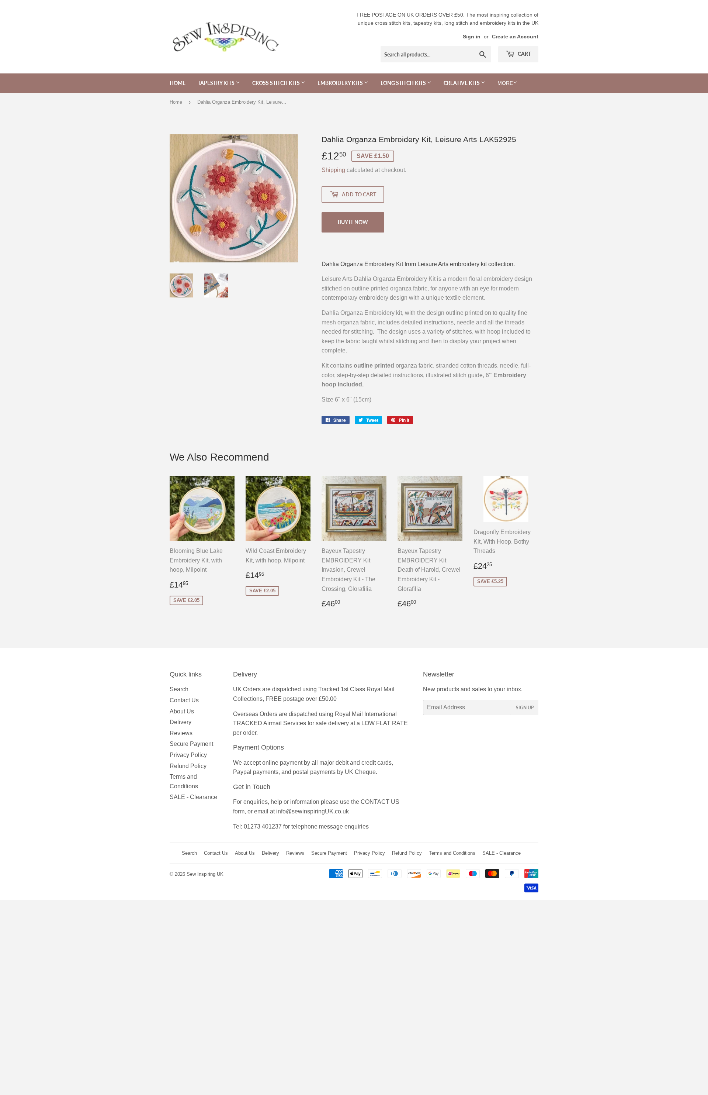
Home (177, 83)
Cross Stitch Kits (276, 83)
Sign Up (525, 707)
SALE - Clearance (193, 797)
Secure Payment (191, 744)
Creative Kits (462, 83)
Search (179, 689)
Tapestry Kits (217, 83)
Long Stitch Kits (404, 83)
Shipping (333, 170)
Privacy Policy (188, 755)
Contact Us (184, 700)
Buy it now (353, 222)
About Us (182, 711)
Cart (524, 54)
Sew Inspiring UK (205, 874)
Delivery (180, 722)
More (505, 83)
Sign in (471, 36)
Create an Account (515, 36)
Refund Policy (188, 766)
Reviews (181, 733)
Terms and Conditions (452, 853)
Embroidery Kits (340, 83)
